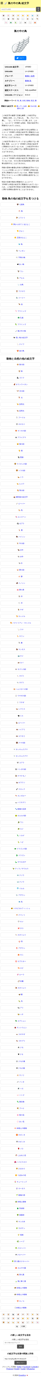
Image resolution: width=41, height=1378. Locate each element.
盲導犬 (21, 404)
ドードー (21, 298)
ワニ (21, 822)
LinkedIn (35, 1367)
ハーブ (21, 1241)
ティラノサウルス (21, 868)
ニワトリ (21, 218)
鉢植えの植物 (22, 1128)
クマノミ (21, 915)
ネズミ (21, 676)
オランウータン (22, 384)
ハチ (21, 1014)
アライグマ (22, 437)
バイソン (21, 537)
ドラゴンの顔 (22, 849)
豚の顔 (21, 570)
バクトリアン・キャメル (22, 623)
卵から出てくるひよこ (21, 224)
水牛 (21, 550)
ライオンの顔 (22, 464)
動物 (28, 100)
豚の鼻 (21, 590)
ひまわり (21, 1168)
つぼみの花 (22, 1175)
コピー (21, 58)
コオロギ (21, 1034)
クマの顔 (21, 743)
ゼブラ (21, 523)
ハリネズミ (22, 802)
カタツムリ (22, 935)
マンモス (21, 649)
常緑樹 (21, 1208)
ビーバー (21, 504)
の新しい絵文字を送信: (20, 1339)
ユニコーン (22, 517)
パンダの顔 (22, 769)
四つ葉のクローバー (21, 1261)
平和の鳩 (21, 257)
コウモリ (21, 736)
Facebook (26, 1367)
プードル (21, 417)
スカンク (21, 789)
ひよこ (21, 231)
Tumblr (23, 1369)
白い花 (21, 1121)
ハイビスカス (22, 1162)
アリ (21, 1008)
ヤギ (21, 610)
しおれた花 (22, 1155)
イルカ (21, 888)
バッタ (21, 1082)
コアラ (21, 762)
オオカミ (21, 424)
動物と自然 (30, 76)
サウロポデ (22, 862)
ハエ (21, 1088)
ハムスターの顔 (22, 689)
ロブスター (22, 961)
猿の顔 (21, 364)
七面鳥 (21, 204)
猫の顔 (21, 444)
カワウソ (21, 782)
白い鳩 (21, 264)
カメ (21, 829)
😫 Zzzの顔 (32, 106)
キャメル (21, 616)
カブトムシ (22, 1021)
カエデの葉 (22, 1268)
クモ (21, 1047)
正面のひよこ (22, 237)
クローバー (22, 1248)
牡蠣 (21, 981)
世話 (32, 100)
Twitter (19, 1367)
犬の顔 (21, 391)
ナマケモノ (22, 776)
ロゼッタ (21, 1135)
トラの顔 (21, 470)
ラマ (21, 629)
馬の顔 (21, 490)
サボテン (21, 1228)
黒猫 (21, 457)
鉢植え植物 (22, 1202)
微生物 (21, 1102)
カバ (21, 663)
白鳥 (21, 284)
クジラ (21, 875)
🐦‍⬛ (25, 22)
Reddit (16, 1369)
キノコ (21, 1301)
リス (21, 716)
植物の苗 (21, 1195)
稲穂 (21, 1235)
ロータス (21, 1188)
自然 (24, 100)
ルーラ (21, 974)
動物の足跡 (22, 809)
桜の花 (21, 1115)
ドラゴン (21, 855)
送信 (20, 1346)
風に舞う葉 (22, 1281)
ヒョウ (21, 484)
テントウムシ (22, 1027)
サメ (21, 921)
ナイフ (21, 344)
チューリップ (22, 1182)
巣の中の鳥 (22, 331)
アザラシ (21, 895)
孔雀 (21, 318)
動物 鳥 (28, 81)
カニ (21, 955)
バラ (21, 1149)
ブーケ (21, 1108)
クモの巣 (21, 1061)
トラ (21, 477)
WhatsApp (31, 1369)
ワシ (21, 271)
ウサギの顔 (22, 696)
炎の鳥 (21, 351)
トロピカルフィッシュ (21, 908)
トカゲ (21, 835)
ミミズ (21, 1095)
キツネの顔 (22, 431)
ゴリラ (21, 378)
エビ (21, 968)
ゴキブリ (21, 1041)
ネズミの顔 (22, 669)
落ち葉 (21, 1274)
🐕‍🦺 (37, 1314)
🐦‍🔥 (35, 22)
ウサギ (21, 702)
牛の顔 (21, 543)
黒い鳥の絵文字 (22, 337)
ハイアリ (21, 729)
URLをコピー (21, 1362)
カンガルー (22, 796)
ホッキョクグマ (22, 749)
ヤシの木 (21, 1221)
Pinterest (9, 1369)
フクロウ (21, 291)
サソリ (21, 1075)
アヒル (21, 278)
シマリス (21, 709)
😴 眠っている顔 (20, 106)
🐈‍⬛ (32, 1318)
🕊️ (4, 19)
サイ (21, 656)
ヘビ (21, 842)
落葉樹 (21, 1215)
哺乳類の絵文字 (22, 497)
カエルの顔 (22, 815)
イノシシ (21, 583)
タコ (21, 928)
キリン (21, 636)
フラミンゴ (22, 311)
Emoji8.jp (22, 1375)
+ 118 (23, 1326)
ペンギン (21, 251)
